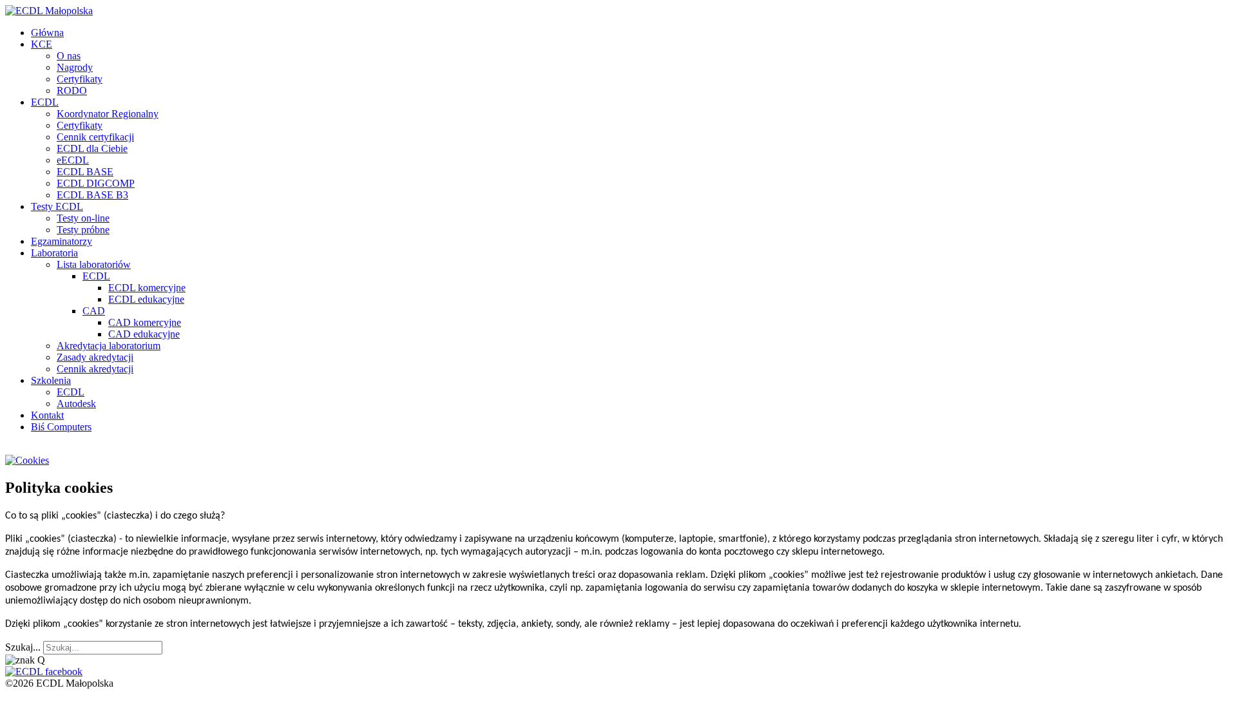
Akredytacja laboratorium (108, 345)
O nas (69, 55)
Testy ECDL (57, 206)
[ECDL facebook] (43, 671)
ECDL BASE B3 (92, 194)
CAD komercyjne (144, 322)
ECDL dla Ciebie (92, 148)
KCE (41, 44)
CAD (93, 310)
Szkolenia (51, 380)
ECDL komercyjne (147, 287)
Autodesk (76, 403)
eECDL (73, 160)
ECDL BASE (85, 171)
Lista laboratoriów (94, 264)
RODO (72, 90)
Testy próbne (83, 229)
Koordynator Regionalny (107, 113)
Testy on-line (83, 218)
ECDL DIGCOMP (96, 183)
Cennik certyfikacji (95, 136)
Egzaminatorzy (61, 241)
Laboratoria (54, 252)
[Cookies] (27, 460)
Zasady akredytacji (95, 357)
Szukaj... (23, 647)
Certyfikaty (79, 78)
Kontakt (47, 415)
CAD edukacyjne (144, 334)
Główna (47, 32)
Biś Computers (61, 426)
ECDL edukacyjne (146, 299)
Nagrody (75, 67)
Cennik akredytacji (95, 368)
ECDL (45, 102)
